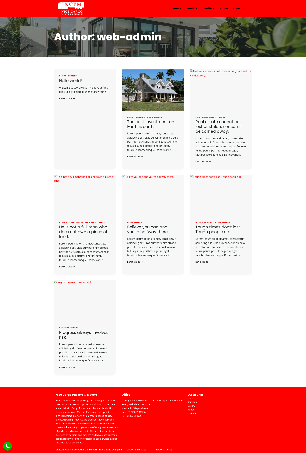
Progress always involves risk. (83, 335)
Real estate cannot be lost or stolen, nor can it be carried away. (218, 126)
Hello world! (70, 80)
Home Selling (154, 117)
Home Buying (66, 222)
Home (177, 8)
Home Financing (136, 117)
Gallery (209, 8)
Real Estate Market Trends (210, 117)
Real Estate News (68, 327)
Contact (239, 8)
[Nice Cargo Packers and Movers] (71, 9)
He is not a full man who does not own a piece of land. (83, 231)
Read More (67, 98)
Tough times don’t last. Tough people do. (218, 229)
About (224, 8)
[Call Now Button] (7, 446)
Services (192, 8)
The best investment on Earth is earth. (150, 124)
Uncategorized (68, 76)
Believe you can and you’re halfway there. (147, 229)
